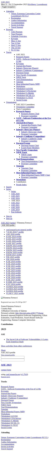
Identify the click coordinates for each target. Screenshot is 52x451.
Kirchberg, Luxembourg (37, 4)
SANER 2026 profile (14, 291)
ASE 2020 (15, 207)
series (13, 223)
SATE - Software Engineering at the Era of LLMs (21, 389)
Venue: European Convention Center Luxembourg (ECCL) (26, 15)
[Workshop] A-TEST (24, 98)
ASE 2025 (15, 196)
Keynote (14, 39)
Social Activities (17, 25)
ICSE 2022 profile (13, 268)
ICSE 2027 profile (13, 280)
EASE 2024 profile (13, 236)
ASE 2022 (15, 203)
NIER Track (21, 77)
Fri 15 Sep (15, 50)
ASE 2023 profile (8, 225)
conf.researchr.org (13, 374)
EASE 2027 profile (13, 243)
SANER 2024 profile (14, 287)
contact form (6, 370)
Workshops (20, 86)
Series (13, 191)
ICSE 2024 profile (13, 273)
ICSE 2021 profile (13, 266)
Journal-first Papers (23, 66)
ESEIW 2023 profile (14, 246)
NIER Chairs (26, 154)
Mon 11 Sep (16, 41)
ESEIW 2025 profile (14, 250)
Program (9, 29)
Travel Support (17, 27)
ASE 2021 (15, 205)
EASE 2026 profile (13, 241)
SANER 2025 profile (14, 289)
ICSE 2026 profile (13, 277)
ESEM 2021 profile (14, 255)
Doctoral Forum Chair (30, 145)
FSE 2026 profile (13, 259)
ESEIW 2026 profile (14, 252)
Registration (16, 18)
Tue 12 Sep (15, 43)
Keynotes (20, 64)
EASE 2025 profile (13, 239)
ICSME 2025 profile (14, 282)
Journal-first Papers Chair (31, 125)
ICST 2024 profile (13, 284)
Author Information (19, 20)
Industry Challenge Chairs (31, 139)
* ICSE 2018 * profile (15, 232)
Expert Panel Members (30, 148)
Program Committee (29, 116)
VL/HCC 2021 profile (15, 293)
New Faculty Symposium (26, 75)
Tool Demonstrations (24, 79)
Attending (10, 11)
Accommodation (17, 23)
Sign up (9, 218)
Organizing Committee (25, 107)
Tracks (8, 52)
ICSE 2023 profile (13, 271)
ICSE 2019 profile (13, 261)
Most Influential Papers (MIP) (28, 84)
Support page (5, 377)
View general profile (8, 355)
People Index (21, 185)
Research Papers (22, 57)
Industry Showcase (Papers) (27, 68)
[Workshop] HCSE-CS (25, 95)
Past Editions (16, 212)
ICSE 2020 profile (13, 264)
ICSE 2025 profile (13, 275)
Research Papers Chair (30, 114)
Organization (11, 102)
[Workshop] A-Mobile (25, 93)
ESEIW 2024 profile (14, 248)
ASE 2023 (5, 223)
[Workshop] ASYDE (24, 89)
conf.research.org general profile (19, 230)
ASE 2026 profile (13, 234)
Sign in (9, 216)
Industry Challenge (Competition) (29, 70)
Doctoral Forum (22, 73)
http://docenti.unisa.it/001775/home (29, 313)
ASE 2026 (15, 194)
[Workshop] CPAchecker (26, 91)
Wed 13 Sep (16, 45)
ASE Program (16, 32)
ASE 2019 (15, 210)
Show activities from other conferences (16, 346)
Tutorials (19, 82)
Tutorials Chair (27, 168)
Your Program (16, 34)
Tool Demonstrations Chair (32, 161)
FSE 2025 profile (13, 257)
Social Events (21, 100)
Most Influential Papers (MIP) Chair (35, 175)
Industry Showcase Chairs (31, 132)
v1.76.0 (24, 374)
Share (3, 350)
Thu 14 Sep (15, 48)
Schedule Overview (19, 36)
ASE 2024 (15, 198)
